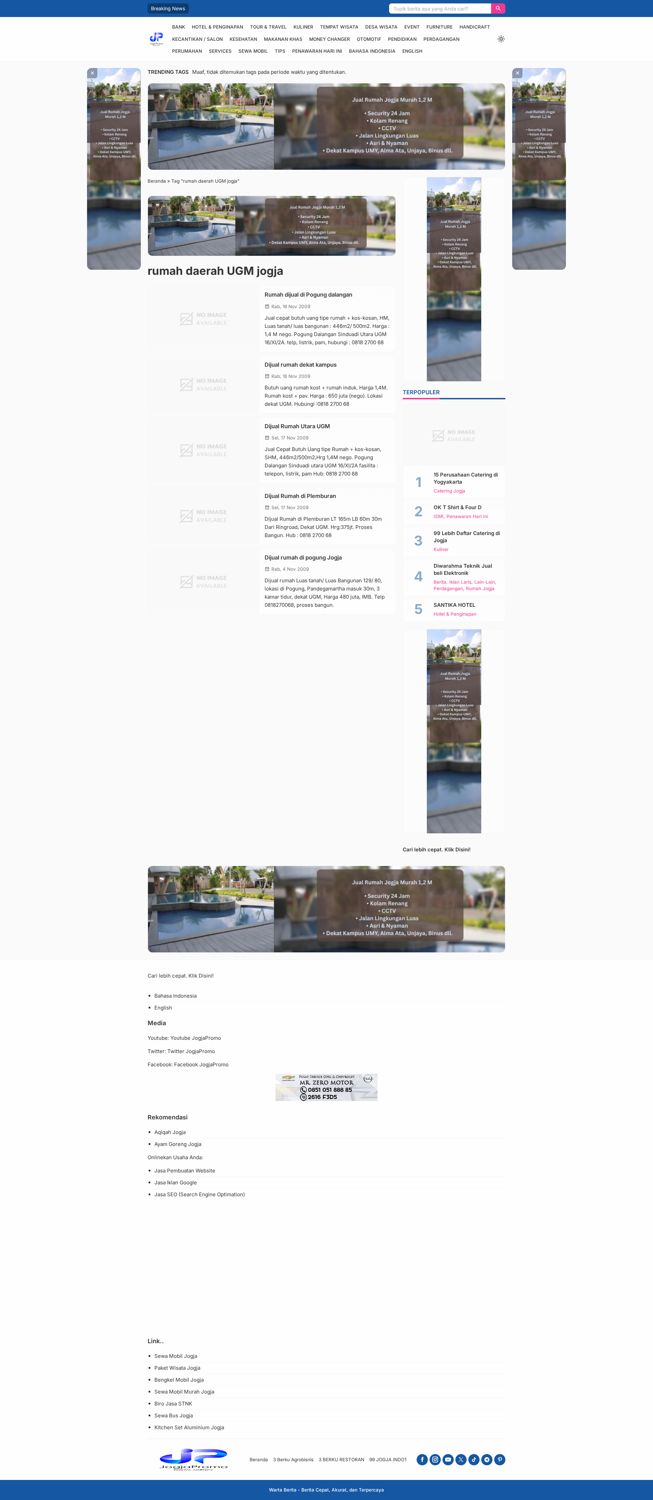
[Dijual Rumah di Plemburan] (203, 515)
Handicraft (474, 27)
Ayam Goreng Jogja (177, 1144)
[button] (498, 8)
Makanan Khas (283, 39)
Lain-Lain (484, 582)
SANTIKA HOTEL (454, 605)
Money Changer (329, 39)
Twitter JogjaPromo (191, 1051)
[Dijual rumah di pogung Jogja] (203, 581)
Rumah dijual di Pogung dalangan (308, 294)
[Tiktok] (474, 1459)
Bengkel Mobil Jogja (179, 1380)
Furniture (439, 27)
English (412, 51)
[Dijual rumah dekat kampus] (203, 384)
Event (412, 27)
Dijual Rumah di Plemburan (300, 495)
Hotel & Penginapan (217, 27)
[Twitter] (461, 1459)
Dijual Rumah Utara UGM (297, 425)
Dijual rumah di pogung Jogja (303, 557)
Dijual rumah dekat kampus (301, 364)
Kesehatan (243, 39)
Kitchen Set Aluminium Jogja (189, 1427)
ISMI (438, 516)
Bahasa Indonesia (372, 51)
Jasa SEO (165, 1194)
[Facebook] (422, 1459)
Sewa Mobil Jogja (175, 1356)
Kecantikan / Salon (197, 39)
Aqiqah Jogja (170, 1132)
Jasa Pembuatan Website (184, 1170)
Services (220, 51)
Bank (178, 27)
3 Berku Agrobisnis (293, 1459)
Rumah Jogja (480, 588)
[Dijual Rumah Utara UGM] (203, 450)
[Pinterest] (499, 1459)
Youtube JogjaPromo (195, 1038)
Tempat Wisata (339, 27)
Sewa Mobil (253, 51)
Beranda (259, 1459)
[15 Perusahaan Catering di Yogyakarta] (454, 435)
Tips (280, 51)
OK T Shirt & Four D (458, 507)
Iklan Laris (460, 582)
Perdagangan (441, 39)
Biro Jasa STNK (173, 1403)
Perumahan (187, 51)
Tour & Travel (268, 27)
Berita (440, 582)
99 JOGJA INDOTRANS (394, 1459)
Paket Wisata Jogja (177, 1368)
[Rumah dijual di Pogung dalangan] (203, 318)
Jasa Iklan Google (175, 1182)
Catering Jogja (449, 491)
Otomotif (369, 39)
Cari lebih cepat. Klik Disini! (437, 849)
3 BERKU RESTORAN (341, 1459)
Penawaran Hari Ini (317, 51)
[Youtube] (448, 1459)
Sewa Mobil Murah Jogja (184, 1391)
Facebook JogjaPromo (201, 1064)
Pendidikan (402, 39)
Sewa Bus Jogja (173, 1415)
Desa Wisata (381, 27)
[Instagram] (435, 1459)
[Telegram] (486, 1459)
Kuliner (303, 27)
